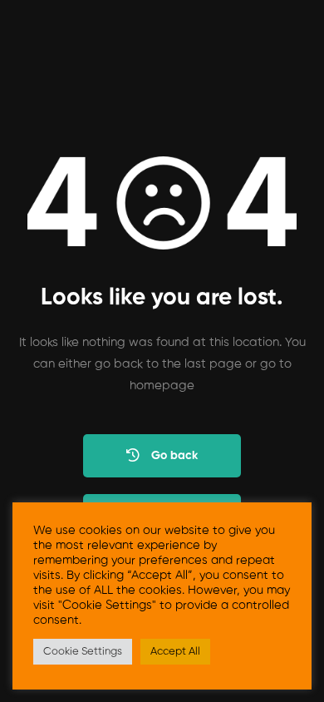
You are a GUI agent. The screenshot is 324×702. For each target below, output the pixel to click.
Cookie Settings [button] (82, 651)
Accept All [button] (175, 651)
